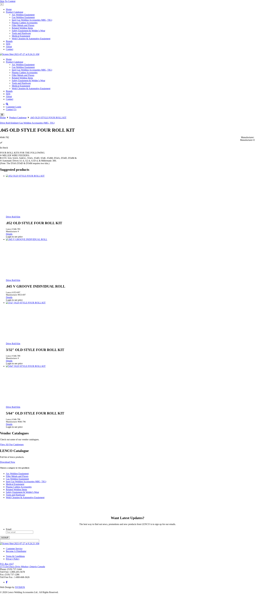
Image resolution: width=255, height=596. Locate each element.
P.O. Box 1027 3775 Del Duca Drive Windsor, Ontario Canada (22, 565)
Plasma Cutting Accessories (24, 22)
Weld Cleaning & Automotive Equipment (31, 38)
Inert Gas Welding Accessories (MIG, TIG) (32, 20)
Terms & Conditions (15, 556)
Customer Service (14, 548)
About (9, 46)
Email (8, 529)
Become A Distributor (16, 551)
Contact (9, 49)
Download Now (7, 462)
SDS (8, 44)
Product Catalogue (14, 12)
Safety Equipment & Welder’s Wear (28, 30)
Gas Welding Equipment (23, 17)
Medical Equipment (21, 36)
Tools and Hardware (21, 33)
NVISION (20, 587)
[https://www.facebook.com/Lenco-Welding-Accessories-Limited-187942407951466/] (6, 582)
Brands (9, 41)
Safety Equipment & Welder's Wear (22, 492)
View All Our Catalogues (12, 444)
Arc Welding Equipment (23, 14)
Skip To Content (7, 1)
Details (9, 234)
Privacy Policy (12, 559)
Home (9, 9)
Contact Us (11, 109)
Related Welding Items (22, 28)
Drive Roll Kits (7, 123)
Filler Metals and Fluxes (23, 25)
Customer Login (13, 107)
